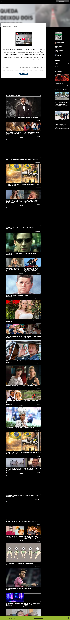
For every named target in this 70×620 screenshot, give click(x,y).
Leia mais (23, 73)
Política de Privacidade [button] (38, 618)
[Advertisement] (24, 87)
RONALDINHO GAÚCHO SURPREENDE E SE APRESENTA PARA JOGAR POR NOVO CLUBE (62, 121)
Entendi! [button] (66, 618)
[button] (3, 28)
